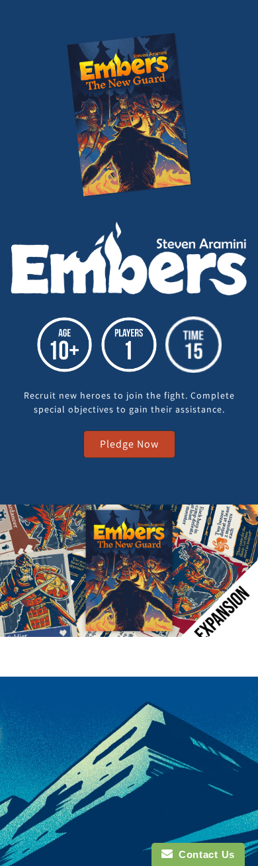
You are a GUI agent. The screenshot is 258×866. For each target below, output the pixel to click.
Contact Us (204, 854)
